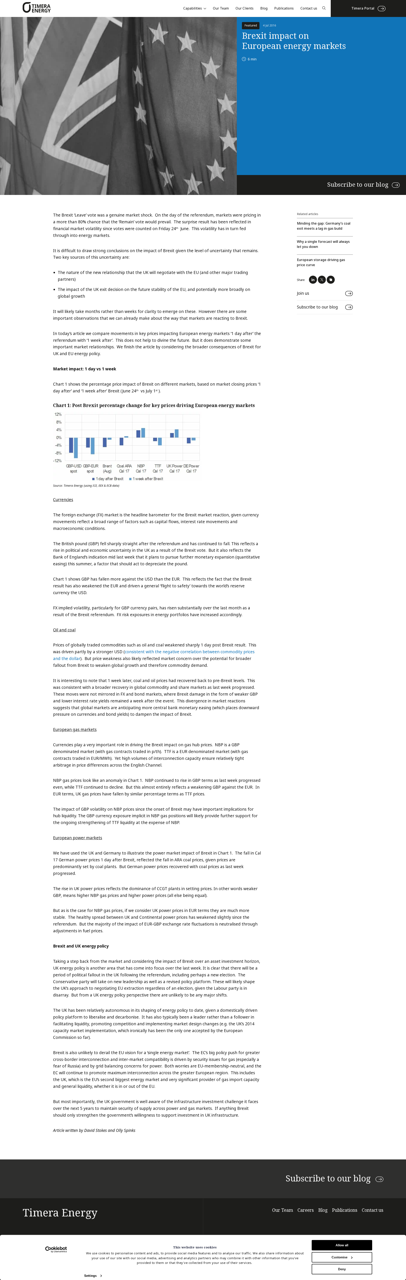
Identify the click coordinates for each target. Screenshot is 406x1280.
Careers (306, 1210)
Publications (284, 8)
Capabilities (192, 8)
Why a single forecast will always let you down (323, 244)
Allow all (342, 1245)
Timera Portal (362, 8)
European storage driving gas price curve (321, 262)
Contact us (308, 8)
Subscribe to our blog (357, 185)
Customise (339, 1257)
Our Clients (245, 8)
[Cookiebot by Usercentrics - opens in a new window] (56, 1249)
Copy (331, 280)
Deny (342, 1269)
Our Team (221, 8)
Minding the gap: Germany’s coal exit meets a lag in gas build (323, 226)
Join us (303, 293)
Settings (90, 1275)
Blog (263, 8)
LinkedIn (313, 280)
